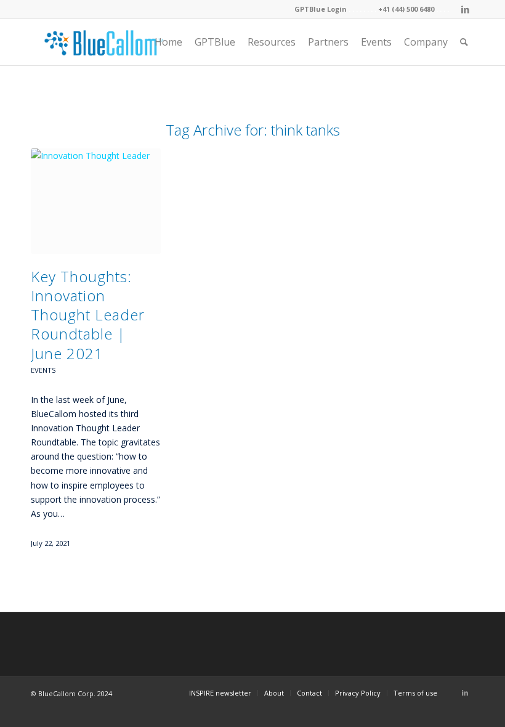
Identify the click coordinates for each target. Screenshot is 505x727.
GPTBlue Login (320, 9)
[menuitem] (168, 42)
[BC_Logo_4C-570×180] (104, 42)
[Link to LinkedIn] (465, 9)
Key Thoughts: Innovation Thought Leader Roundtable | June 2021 (88, 315)
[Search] (464, 42)
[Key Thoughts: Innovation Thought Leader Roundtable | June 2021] (96, 201)
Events (43, 370)
